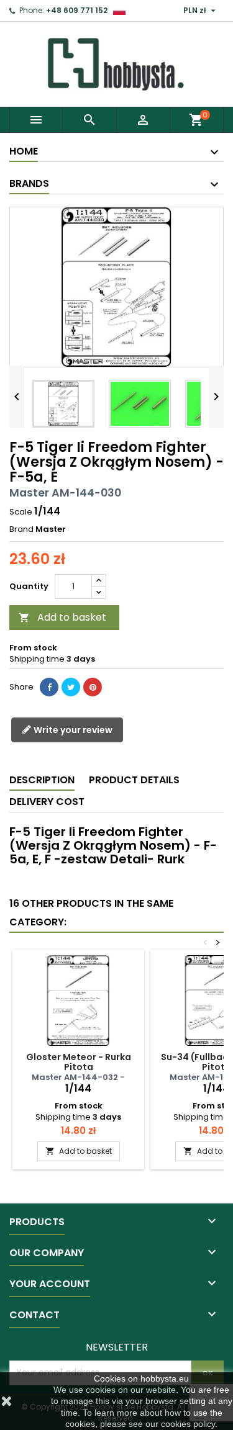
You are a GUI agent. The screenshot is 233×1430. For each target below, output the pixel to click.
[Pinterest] (92, 687)
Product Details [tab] (134, 780)
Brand (21, 529)
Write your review (72, 730)
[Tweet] (71, 687)
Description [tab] (42, 780)
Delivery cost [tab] (47, 801)
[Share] (49, 687)
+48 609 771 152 (76, 10)
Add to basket (62, 617)
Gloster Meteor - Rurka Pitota (78, 1062)
